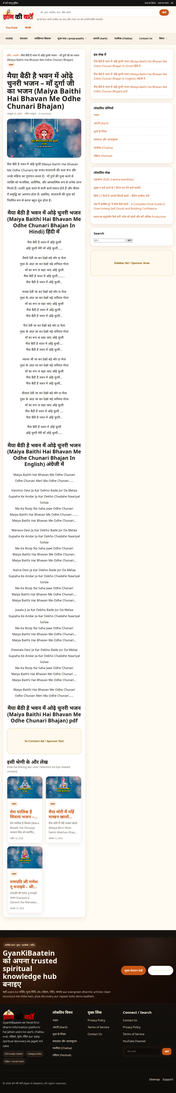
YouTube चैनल (161, 970)
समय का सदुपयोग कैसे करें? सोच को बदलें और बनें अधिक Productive (130, 217)
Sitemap (154, 1079)
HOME (9, 38)
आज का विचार (150, 3)
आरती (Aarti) (100, 38)
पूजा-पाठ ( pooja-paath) (71, 38)
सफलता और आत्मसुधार (106, 139)
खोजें (164, 12)
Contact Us (145, 38)
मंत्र (172, 3)
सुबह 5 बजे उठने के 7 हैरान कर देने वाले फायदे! (117, 188)
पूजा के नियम (100, 131)
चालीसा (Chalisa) (123, 38)
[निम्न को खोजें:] (110, 240)
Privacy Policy (96, 1020)
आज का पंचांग (163, 3)
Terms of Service (98, 1027)
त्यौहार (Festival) (103, 156)
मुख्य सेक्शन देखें (133, 970)
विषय (161, 38)
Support (168, 1079)
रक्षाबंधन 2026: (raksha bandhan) (114, 179)
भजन (16, 55)
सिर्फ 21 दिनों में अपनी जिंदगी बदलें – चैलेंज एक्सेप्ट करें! (122, 196)
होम (9, 55)
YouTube (11, 27)
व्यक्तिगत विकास (42, 38)
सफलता (24, 38)
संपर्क (28, 27)
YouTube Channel (134, 1041)
